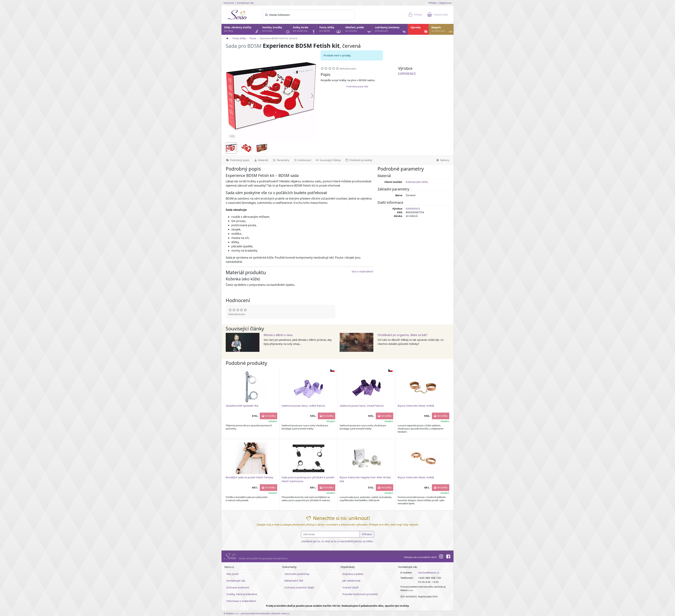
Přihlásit (432, 2)
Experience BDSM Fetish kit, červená (278, 38)
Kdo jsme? (229, 2)
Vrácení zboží (350, 587)
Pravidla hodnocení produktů (360, 594)
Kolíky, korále (300, 29)
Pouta (253, 38)
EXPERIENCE (407, 74)
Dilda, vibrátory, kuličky (237, 29)
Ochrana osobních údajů (299, 587)
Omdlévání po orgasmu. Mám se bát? (402, 335)
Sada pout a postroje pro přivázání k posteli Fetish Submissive (308, 479)
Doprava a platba (352, 574)
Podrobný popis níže (357, 86)
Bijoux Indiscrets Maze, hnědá (416, 405)
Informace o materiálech (241, 601)
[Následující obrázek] (312, 95)
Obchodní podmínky (296, 574)
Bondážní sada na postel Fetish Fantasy (249, 477)
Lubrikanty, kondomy (387, 29)
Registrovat (445, 2)
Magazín (438, 29)
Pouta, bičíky (326, 29)
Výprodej (415, 27)
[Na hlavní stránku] (227, 38)
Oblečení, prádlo (354, 29)
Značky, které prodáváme (241, 594)
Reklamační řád (293, 580)
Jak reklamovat (351, 580)
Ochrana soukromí (237, 587)
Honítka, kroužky (272, 29)
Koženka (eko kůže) (417, 182)
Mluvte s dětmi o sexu (278, 335)
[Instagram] (441, 557)
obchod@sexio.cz (428, 572)
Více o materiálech (362, 271)
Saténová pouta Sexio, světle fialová (303, 405)
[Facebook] (448, 557)
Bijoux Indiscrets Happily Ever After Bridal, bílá (365, 479)
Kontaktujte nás (245, 2)
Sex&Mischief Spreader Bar (242, 405)
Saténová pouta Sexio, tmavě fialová (361, 405)
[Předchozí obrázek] (230, 95)
